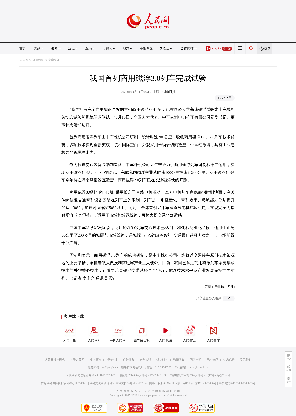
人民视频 (165, 340)
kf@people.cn (110, 367)
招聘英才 (112, 359)
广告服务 (128, 359)
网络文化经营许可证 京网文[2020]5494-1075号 (118, 383)
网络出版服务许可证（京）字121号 (171, 383)
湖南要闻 (54, 59)
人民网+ (93, 340)
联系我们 (245, 359)
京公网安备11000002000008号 (237, 383)
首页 (22, 48)
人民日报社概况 (55, 359)
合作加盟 (145, 359)
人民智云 (189, 340)
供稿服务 (162, 359)
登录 (267, 48)
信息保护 (229, 359)
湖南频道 (38, 59)
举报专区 (146, 48)
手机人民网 (118, 340)
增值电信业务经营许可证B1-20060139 (142, 375)
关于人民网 (77, 359)
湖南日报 (168, 92)
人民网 (24, 59)
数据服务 (178, 359)
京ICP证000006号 (205, 383)
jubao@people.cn (198, 367)
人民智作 (213, 340)
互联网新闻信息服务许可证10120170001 (90, 375)
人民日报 (69, 340)
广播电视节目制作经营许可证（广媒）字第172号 (200, 375)
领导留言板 (142, 340)
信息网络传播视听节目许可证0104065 (64, 383)
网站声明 (195, 359)
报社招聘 (95, 359)
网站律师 (212, 359)
